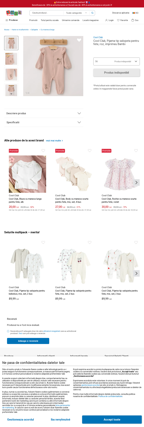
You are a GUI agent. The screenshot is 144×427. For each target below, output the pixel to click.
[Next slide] (79, 66)
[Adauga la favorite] (78, 39)
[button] (92, 13)
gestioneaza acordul (90, 385)
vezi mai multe (53, 141)
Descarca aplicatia (120, 13)
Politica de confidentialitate (110, 396)
